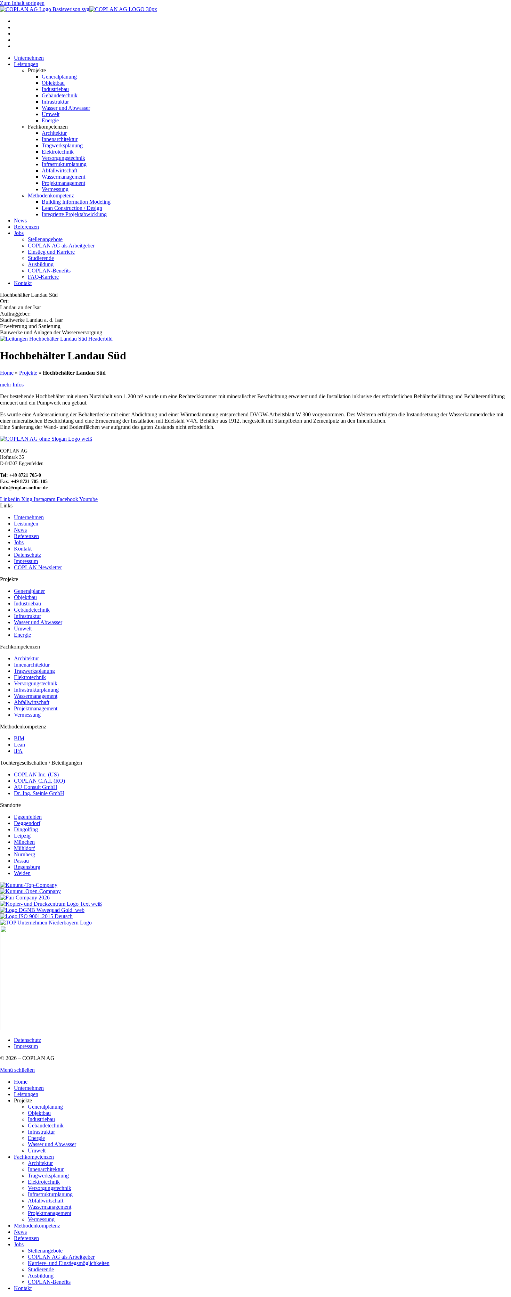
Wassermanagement (49, 1207)
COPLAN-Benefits (49, 1282)
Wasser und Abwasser (52, 1144)
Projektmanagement (49, 1213)
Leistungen (26, 1094)
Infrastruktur (41, 1132)
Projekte (28, 373)
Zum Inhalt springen (22, 3)
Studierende (41, 1269)
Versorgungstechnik (49, 1188)
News (20, 1232)
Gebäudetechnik (46, 1125)
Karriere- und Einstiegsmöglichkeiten (69, 1263)
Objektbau (39, 1113)
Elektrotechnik (44, 1182)
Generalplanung (45, 1107)
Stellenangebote (45, 1251)
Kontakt (23, 1288)
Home (7, 373)
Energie (36, 1138)
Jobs (19, 1244)
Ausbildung (41, 1276)
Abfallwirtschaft (45, 1201)
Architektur (40, 1163)
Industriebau (41, 1119)
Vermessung (41, 1219)
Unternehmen (29, 1088)
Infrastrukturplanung (50, 1194)
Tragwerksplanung (48, 1175)
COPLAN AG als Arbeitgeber (61, 1257)
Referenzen (26, 1238)
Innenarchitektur (46, 1169)
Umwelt (37, 1150)
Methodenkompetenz (37, 1226)
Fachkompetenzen (34, 1157)
